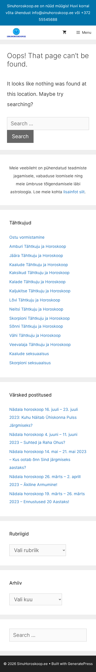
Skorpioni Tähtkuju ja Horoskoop (39, 318)
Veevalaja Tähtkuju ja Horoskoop (40, 344)
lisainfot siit (74, 191)
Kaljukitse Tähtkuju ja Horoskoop (39, 291)
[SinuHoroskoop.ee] (17, 33)
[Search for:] (48, 123)
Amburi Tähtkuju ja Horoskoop (37, 246)
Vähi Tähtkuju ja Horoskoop (35, 335)
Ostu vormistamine (27, 237)
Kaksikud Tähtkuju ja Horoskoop (39, 272)
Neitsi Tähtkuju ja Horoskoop (36, 309)
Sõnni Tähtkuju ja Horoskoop (36, 326)
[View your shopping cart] (64, 33)
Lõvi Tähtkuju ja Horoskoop (34, 300)
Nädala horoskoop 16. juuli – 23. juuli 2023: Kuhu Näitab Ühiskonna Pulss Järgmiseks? (43, 417)
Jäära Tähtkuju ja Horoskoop (36, 255)
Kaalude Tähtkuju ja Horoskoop (38, 264)
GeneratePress (80, 663)
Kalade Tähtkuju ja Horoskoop (37, 281)
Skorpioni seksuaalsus (30, 362)
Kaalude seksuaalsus (29, 353)
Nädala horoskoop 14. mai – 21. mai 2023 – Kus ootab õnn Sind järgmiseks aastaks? (47, 459)
